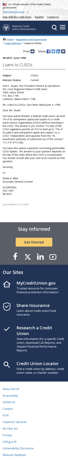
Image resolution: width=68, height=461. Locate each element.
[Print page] (32, 51)
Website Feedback (14, 455)
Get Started (34, 242)
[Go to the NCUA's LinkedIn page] (40, 256)
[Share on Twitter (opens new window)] (53, 51)
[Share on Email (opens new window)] (63, 51)
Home (10, 39)
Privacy (7, 435)
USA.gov (8, 442)
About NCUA (11, 389)
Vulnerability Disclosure (18, 448)
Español (39, 17)
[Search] (54, 27)
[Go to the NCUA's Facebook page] (15, 256)
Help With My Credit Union (16, 17)
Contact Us (53, 17)
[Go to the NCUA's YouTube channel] (53, 256)
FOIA (6, 415)
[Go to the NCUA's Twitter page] (28, 256)
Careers (8, 409)
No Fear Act (10, 428)
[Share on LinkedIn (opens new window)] (58, 51)
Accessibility (10, 395)
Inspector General (14, 422)
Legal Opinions (13, 43)
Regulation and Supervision (31, 39)
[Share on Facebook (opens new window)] (48, 51)
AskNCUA (9, 402)
